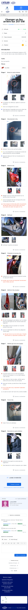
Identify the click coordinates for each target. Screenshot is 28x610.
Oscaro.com (13, 607)
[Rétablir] (24, 543)
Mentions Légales (7, 577)
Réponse (24, 525)
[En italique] (6, 543)
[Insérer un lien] (11, 543)
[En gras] (3, 543)
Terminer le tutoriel (14, 484)
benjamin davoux (7, 530)
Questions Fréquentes (7, 579)
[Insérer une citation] (18, 543)
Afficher (24, 67)
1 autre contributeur (22, 498)
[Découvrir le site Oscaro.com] (4, 607)
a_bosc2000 (11, 24)
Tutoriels (7, 9)
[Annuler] (22, 543)
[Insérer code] (8, 543)
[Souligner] (14, 543)
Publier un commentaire (21, 555)
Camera (5, 539)
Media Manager (14, 539)
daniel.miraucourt (7, 523)
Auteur (4, 498)
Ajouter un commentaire (20, 115)
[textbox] (14, 549)
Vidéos (21, 9)
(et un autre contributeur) (19, 24)
